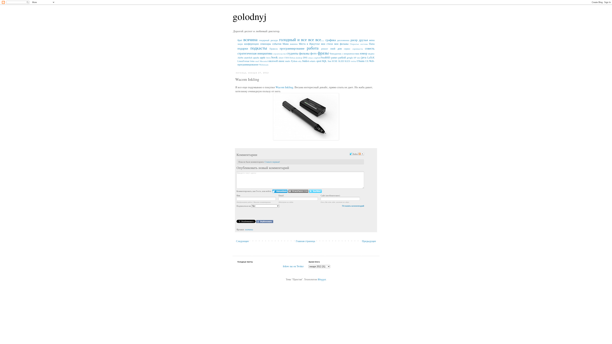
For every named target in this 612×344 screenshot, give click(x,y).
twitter (353, 61)
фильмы (304, 53)
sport (318, 61)
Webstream (263, 64)
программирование (292, 48)
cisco (281, 57)
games (334, 57)
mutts (287, 61)
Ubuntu (360, 61)
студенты (292, 53)
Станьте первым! (272, 161)
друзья (363, 40)
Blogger (322, 279)
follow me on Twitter (293, 266)
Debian (292, 57)
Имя (238, 195)
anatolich (248, 57)
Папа (372, 43)
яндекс (371, 53)
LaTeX (371, 57)
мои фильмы (341, 43)
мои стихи (327, 43)
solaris (313, 61)
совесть (370, 48)
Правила (274, 48)
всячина (250, 39)
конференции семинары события (262, 43)
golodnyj (249, 16)
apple (262, 57)
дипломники (343, 40)
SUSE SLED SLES (341, 61)
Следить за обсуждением (361, 153)
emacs (310, 57)
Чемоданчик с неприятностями (344, 53)
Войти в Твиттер (315, 191)
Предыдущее (369, 241)
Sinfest (305, 61)
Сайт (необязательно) (330, 195)
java (363, 57)
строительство (279, 53)
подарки (242, 48)
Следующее (242, 241)
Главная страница (305, 241)
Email (281, 195)
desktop (299, 57)
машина (294, 43)
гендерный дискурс (268, 40)
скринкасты (357, 48)
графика (330, 40)
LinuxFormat (243, 61)
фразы (323, 53)
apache (256, 57)
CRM (286, 57)
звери (240, 43)
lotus (252, 61)
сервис (347, 48)
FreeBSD (325, 57)
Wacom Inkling (284, 87)
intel (359, 57)
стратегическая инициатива (254, 53)
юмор (363, 53)
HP (355, 57)
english (317, 57)
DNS (305, 57)
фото (313, 53)
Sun (329, 61)
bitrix (268, 57)
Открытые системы (359, 44)
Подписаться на (244, 205)
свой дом (336, 48)
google (350, 57)
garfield (342, 57)
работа (313, 48)
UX (366, 61)
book (274, 57)
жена (372, 40)
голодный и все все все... (301, 39)
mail (257, 61)
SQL (324, 61)
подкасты (258, 48)
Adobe (240, 57)
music (281, 61)
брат (239, 40)
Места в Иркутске (309, 43)
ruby (300, 61)
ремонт (324, 48)
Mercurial (264, 61)
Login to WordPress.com (298, 191)
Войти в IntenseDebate (280, 191)
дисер (354, 40)
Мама (286, 43)
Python (294, 61)
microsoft (273, 61)
